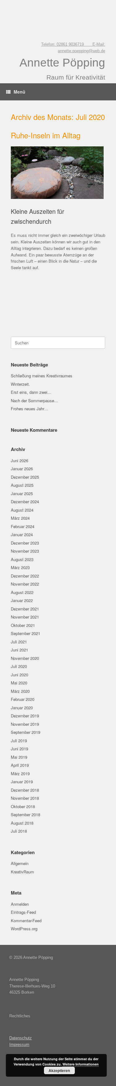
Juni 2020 (19, 675)
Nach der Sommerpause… (34, 400)
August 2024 (22, 510)
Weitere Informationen (80, 1064)
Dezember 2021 (25, 609)
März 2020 (20, 691)
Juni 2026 (19, 460)
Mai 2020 (19, 683)
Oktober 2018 (23, 806)
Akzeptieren (59, 1070)
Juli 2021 (19, 642)
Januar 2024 (22, 534)
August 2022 (22, 592)
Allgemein (19, 863)
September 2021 (25, 633)
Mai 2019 (19, 757)
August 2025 (22, 485)
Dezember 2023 (25, 543)
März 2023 (20, 567)
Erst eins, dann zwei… (31, 392)
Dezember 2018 (25, 790)
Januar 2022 (22, 600)
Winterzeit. (20, 384)
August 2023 (22, 559)
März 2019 (20, 773)
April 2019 (20, 765)
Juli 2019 (19, 740)
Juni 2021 (19, 650)
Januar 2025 (22, 493)
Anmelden (20, 904)
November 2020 (25, 658)
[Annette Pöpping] (58, 16)
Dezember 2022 (25, 576)
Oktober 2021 (23, 625)
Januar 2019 (22, 782)
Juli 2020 (19, 666)
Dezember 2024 (25, 501)
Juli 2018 (19, 831)
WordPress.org (24, 929)
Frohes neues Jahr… (29, 409)
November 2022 (25, 584)
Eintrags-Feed (23, 912)
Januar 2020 (22, 708)
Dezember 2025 (25, 477)
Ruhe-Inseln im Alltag (45, 135)
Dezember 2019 (25, 716)
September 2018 (25, 814)
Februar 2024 (22, 526)
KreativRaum (22, 872)
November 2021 (25, 617)
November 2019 (25, 724)
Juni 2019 (19, 749)
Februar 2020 (22, 699)
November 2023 (25, 551)
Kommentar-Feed (26, 920)
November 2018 (25, 798)
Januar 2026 (22, 469)
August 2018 (22, 823)
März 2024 (20, 518)
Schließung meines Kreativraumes (41, 376)
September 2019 (25, 732)
